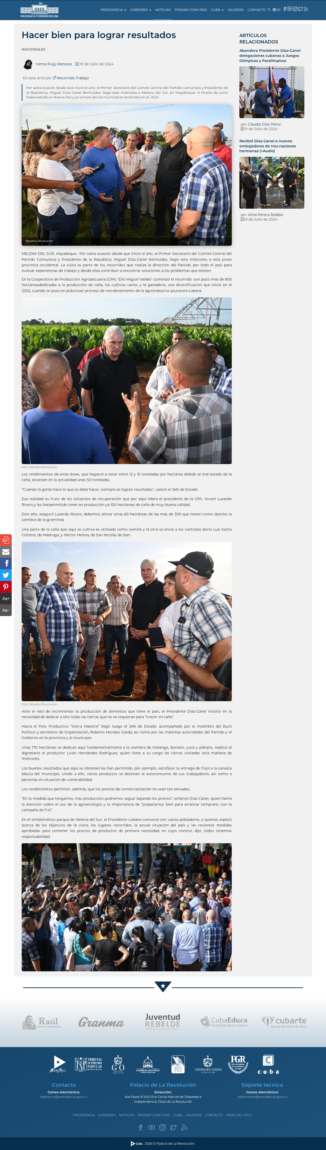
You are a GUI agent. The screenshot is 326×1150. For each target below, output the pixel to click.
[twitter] (300, 8)
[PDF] (6, 540)
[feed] (306, 9)
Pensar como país (191, 10)
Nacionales (34, 49)
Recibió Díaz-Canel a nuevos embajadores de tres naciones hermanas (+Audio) (267, 146)
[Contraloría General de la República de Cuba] (208, 1064)
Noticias (163, 10)
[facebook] (284, 9)
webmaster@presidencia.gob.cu (262, 1097)
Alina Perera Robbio (265, 214)
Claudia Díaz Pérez (264, 124)
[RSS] (184, 1129)
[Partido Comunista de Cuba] (178, 1064)
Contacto (257, 10)
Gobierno (139, 10)
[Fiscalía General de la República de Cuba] (238, 1064)
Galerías (235, 10)
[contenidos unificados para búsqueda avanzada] (268, 1064)
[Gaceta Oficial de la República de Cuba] (118, 1064)
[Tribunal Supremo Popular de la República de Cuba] (88, 1064)
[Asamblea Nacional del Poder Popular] (148, 1064)
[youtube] (289, 8)
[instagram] (295, 9)
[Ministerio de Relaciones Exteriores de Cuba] (58, 1064)
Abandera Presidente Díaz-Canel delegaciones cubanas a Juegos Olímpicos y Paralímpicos (270, 55)
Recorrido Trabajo (72, 78)
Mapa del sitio (239, 1115)
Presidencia (112, 10)
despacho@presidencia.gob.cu (63, 1097)
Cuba (216, 10)
